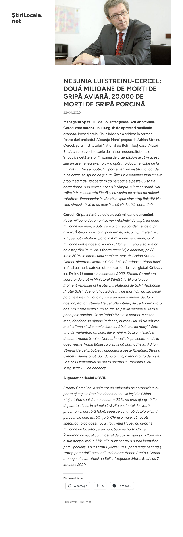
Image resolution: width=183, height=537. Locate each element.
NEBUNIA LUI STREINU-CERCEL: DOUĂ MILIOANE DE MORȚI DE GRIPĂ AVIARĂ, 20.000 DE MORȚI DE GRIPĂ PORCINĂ (112, 92)
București (85, 502)
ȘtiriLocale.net (27, 17)
